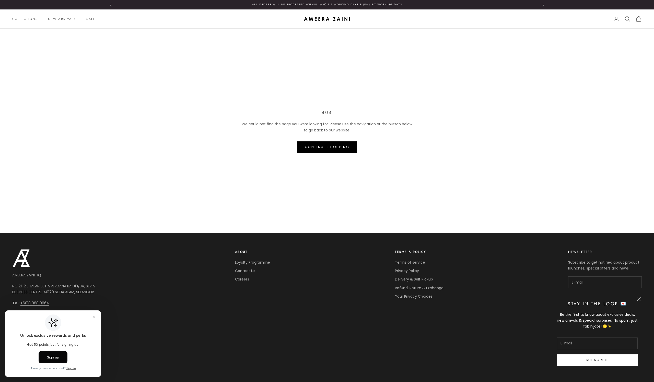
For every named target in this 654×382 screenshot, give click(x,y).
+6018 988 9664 (34, 303)
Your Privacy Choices (414, 296)
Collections (25, 19)
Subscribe (597, 359)
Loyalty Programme (252, 262)
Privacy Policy (407, 270)
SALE (91, 19)
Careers (242, 279)
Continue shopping (327, 146)
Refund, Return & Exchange (419, 287)
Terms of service (410, 262)
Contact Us (245, 270)
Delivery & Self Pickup (414, 279)
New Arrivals (62, 19)
